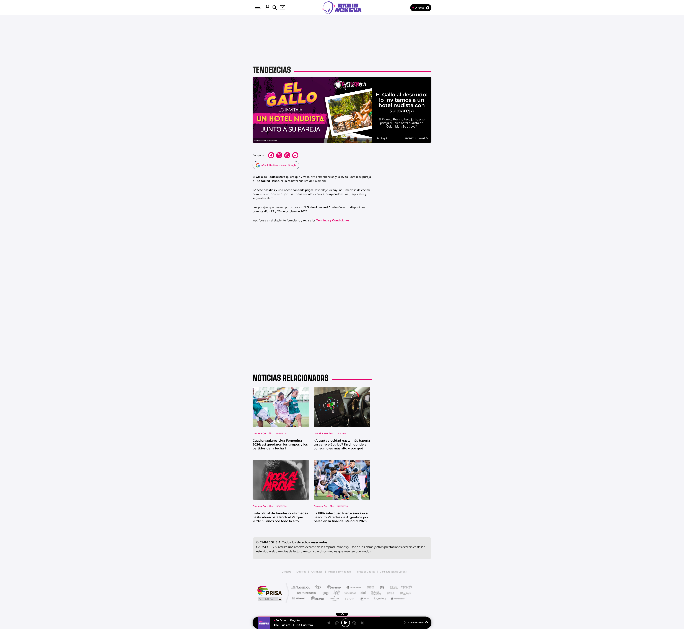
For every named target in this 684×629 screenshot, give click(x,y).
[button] (258, 7)
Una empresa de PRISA (270, 590)
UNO (325, 593)
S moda (364, 598)
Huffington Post (306, 593)
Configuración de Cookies (393, 571)
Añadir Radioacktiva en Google (278, 165)
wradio (336, 593)
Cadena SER (369, 587)
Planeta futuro (389, 593)
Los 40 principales (318, 587)
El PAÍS (301, 587)
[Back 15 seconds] (337, 622)
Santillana (335, 587)
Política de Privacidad (339, 571)
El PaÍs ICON (349, 598)
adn (392, 587)
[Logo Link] (342, 7)
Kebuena (402, 593)
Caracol (405, 587)
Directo (419, 7)
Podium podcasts (334, 598)
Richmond (299, 598)
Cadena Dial (363, 593)
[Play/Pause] (345, 622)
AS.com (380, 587)
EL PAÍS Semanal (376, 593)
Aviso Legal (317, 571)
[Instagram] (10, 36)
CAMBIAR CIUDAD (415, 622)
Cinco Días (350, 593)
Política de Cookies (365, 571)
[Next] (362, 622)
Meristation (397, 598)
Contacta (286, 571)
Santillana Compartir (354, 587)
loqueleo (380, 598)
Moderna (316, 598)
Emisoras (301, 571)
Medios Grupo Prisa (269, 599)
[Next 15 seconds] (354, 622)
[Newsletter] (280, 7)
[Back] (328, 622)
